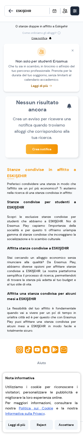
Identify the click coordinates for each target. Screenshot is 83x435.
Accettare (66, 425)
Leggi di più (16, 425)
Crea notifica (41, 149)
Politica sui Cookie (36, 408)
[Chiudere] (72, 50)
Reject (41, 425)
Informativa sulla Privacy (25, 413)
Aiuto (41, 363)
